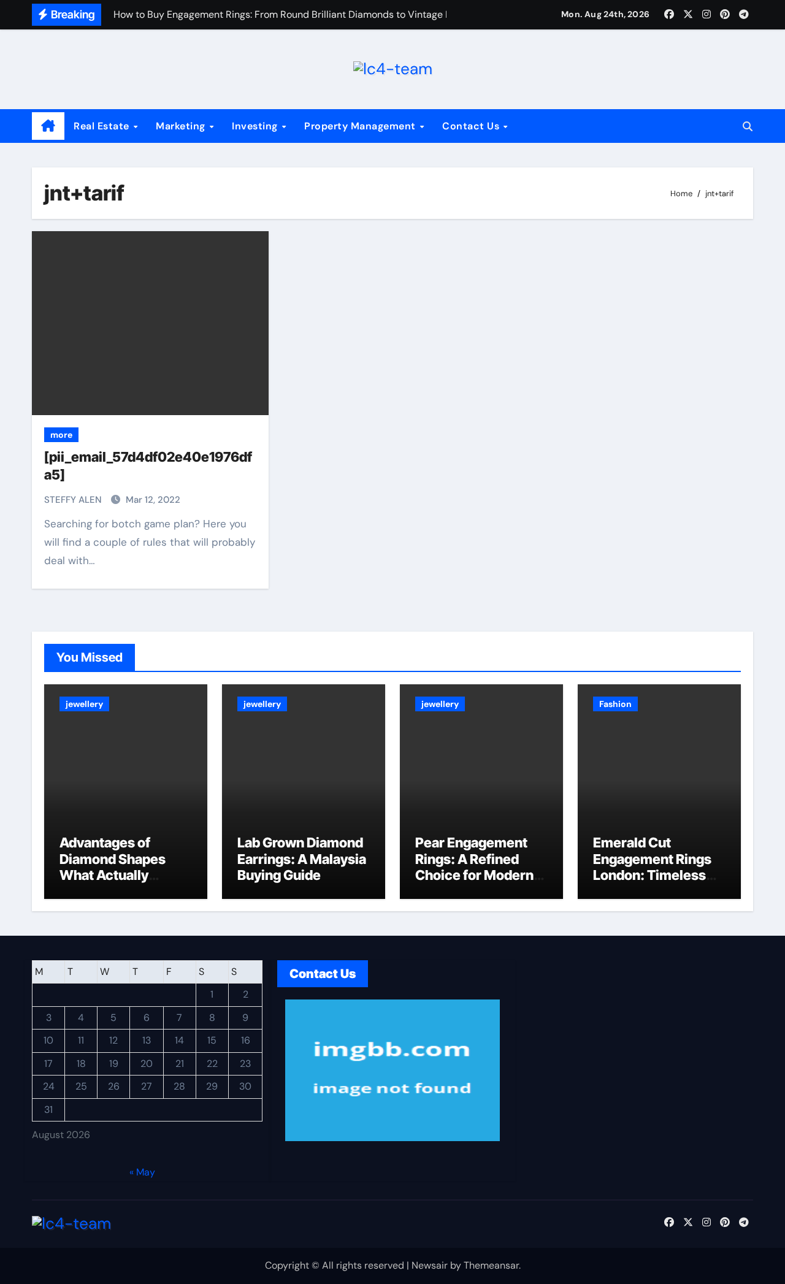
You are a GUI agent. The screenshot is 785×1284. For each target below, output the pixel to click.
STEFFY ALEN (74, 500)
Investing (256, 126)
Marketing (182, 126)
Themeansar (491, 1265)
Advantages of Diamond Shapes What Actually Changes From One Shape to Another (119, 875)
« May (142, 1171)
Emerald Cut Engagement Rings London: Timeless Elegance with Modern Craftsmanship (652, 883)
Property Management (361, 126)
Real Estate (103, 126)
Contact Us (472, 126)
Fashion (615, 703)
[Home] (48, 126)
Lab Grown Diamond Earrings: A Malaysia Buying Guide (301, 859)
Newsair (430, 1265)
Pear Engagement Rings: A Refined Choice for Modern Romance (474, 867)
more (61, 434)
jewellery (84, 703)
